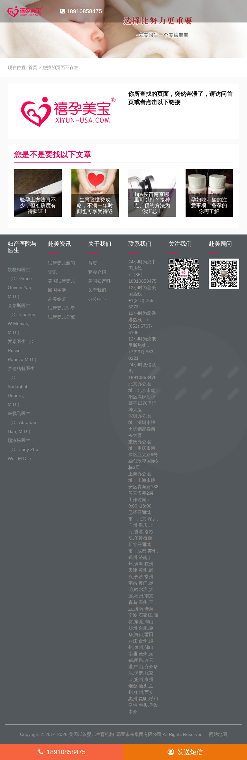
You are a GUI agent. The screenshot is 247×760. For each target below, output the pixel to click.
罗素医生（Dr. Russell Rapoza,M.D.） (23, 350)
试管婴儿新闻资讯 (61, 268)
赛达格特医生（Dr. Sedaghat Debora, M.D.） (21, 386)
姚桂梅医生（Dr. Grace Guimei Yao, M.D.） (20, 283)
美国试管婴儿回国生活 (61, 285)
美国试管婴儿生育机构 (91, 734)
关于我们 (97, 290)
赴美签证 (57, 299)
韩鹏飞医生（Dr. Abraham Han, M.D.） (23, 422)
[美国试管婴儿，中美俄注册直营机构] (24, 11)
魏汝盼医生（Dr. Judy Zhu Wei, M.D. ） (23, 449)
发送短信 (190, 752)
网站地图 (218, 734)
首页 (32, 67)
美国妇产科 (99, 281)
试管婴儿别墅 (61, 308)
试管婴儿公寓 (61, 317)
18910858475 (66, 752)
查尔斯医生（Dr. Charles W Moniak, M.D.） (21, 319)
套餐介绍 (97, 272)
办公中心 (97, 299)
